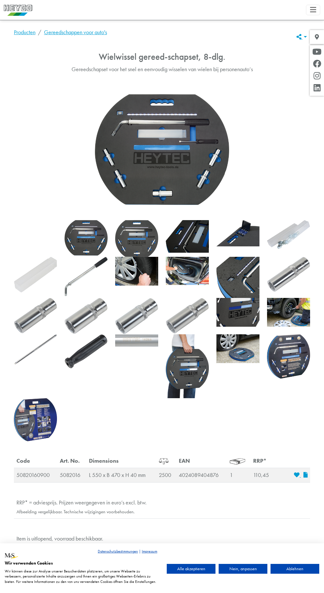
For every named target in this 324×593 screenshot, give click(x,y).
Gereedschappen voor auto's (75, 32)
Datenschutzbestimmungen (118, 551)
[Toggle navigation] (313, 10)
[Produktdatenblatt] (305, 475)
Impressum (149, 551)
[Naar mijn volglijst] (297, 475)
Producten (24, 32)
